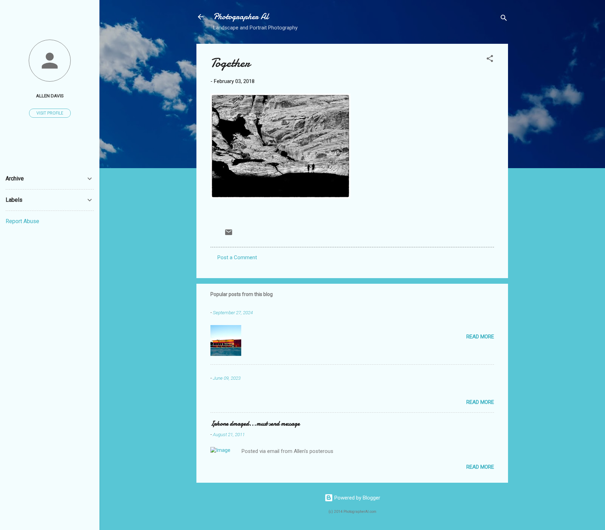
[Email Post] (228, 235)
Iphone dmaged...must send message (255, 423)
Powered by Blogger (356, 498)
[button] (490, 59)
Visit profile (49, 113)
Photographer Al (241, 16)
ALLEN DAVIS (50, 95)
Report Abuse (22, 221)
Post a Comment (237, 257)
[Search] (504, 19)
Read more (480, 336)
